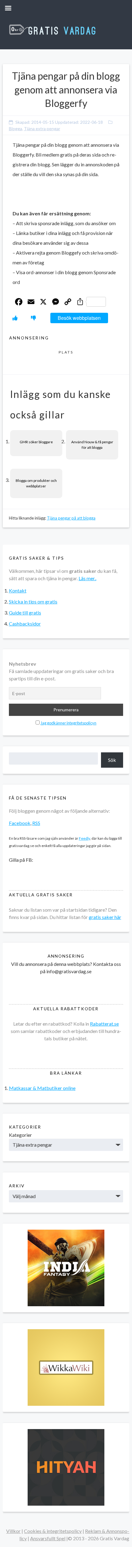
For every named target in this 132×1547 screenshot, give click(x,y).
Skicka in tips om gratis (33, 601)
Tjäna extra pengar (42, 128)
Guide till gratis (25, 612)
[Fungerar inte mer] (33, 318)
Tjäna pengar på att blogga (71, 518)
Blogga (15, 128)
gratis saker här (105, 917)
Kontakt (17, 590)
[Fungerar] (15, 318)
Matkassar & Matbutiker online (42, 1088)
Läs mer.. (87, 578)
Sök (112, 760)
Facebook (19, 823)
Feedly (84, 838)
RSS (36, 823)
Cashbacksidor (25, 623)
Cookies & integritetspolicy (53, 1531)
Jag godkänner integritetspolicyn (68, 723)
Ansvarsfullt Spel (47, 1538)
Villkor (13, 1531)
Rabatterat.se (104, 1024)
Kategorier (20, 1135)
